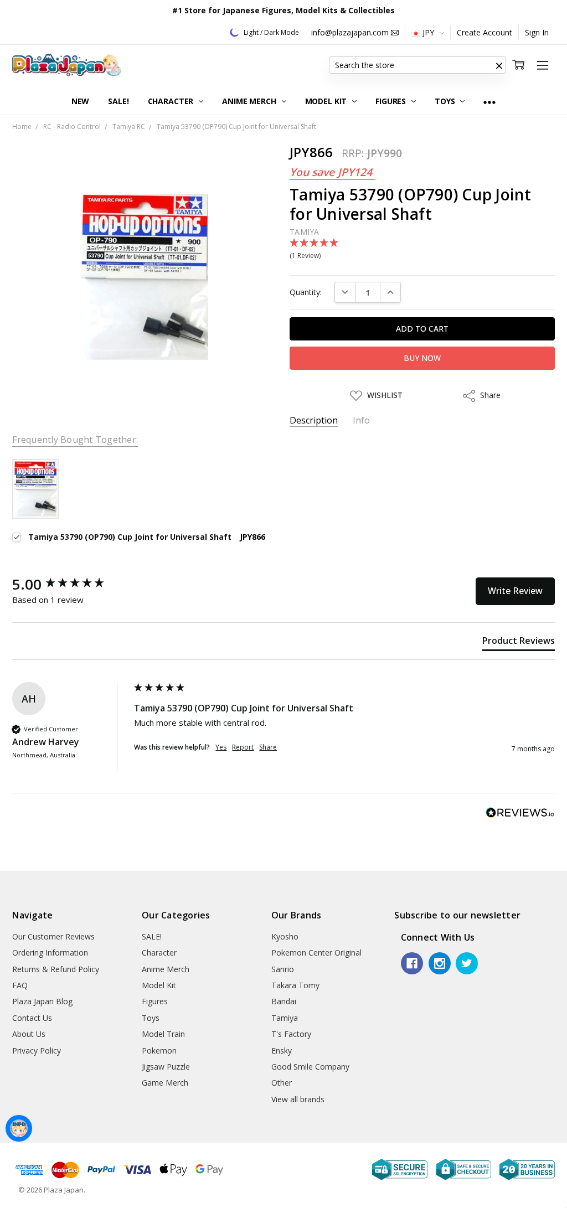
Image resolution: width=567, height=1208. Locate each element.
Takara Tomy (295, 985)
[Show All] (489, 101)
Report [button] (243, 747)
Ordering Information (50, 952)
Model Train (163, 1034)
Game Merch (165, 1082)
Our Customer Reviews (53, 936)
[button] (499, 65)
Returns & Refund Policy (55, 969)
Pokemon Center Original (316, 952)
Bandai (283, 1001)
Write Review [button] (515, 591)
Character (172, 101)
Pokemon (159, 1050)
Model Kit (327, 101)
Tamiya (284, 1018)
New (80, 101)
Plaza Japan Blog (42, 1001)
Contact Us (32, 1018)
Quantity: (306, 292)
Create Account (484, 32)
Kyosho (284, 936)
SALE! (118, 101)
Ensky (281, 1050)
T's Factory (291, 1034)
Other (281, 1082)
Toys (446, 101)
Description (314, 420)
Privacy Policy (36, 1050)
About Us (28, 1034)
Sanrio (282, 969)
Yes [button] (220, 747)
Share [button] (268, 747)
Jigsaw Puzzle (166, 1066)
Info (361, 420)
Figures (391, 101)
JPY (428, 32)
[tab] (518, 642)
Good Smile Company (310, 1066)
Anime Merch (250, 101)
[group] (70, 584)
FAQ (20, 985)
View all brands (297, 1099)
